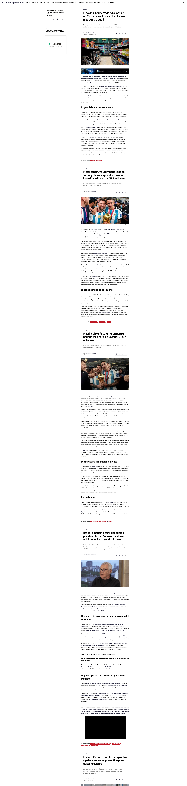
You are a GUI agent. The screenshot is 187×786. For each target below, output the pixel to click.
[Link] (122, 33)
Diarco (124, 77)
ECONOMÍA (50, 2)
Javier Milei (109, 595)
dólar (95, 77)
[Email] (62, 19)
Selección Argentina (108, 303)
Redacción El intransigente (90, 33)
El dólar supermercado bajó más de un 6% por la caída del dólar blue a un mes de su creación (55, 13)
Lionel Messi (94, 276)
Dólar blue (99, 160)
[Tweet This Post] (119, 33)
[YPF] (105, 71)
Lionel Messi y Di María (104, 313)
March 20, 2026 (106, 669)
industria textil (86, 745)
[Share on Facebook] (116, 33)
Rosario (114, 232)
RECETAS (111, 2)
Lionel (92, 230)
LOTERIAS (92, 2)
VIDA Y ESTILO (102, 2)
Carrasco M (103, 322)
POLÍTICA (43, 2)
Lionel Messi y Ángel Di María (99, 510)
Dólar (93, 160)
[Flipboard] (58, 19)
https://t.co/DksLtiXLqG (87, 667)
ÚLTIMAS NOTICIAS (32, 2)
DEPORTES (72, 2)
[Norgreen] (55, 44)
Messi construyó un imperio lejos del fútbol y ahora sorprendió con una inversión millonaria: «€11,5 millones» (55, 30)
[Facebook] (49, 19)
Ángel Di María (94, 322)
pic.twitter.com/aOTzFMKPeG (103, 667)
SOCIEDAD (58, 2)
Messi (95, 230)
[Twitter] (53, 19)
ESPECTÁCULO (83, 2)
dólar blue (90, 96)
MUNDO (65, 2)
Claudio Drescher (119, 593)
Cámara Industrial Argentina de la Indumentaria (101, 593)
